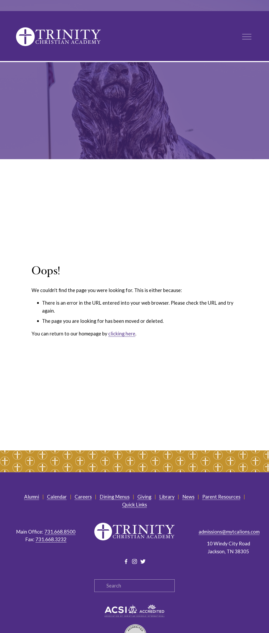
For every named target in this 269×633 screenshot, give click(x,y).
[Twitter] (143, 561)
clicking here (121, 333)
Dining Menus (115, 497)
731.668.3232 (50, 539)
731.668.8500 (59, 532)
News (188, 497)
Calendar (57, 497)
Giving (144, 497)
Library (166, 497)
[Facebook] (126, 561)
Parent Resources (221, 497)
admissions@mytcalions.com (229, 532)
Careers (83, 497)
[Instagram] (134, 561)
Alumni (31, 497)
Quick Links (134, 505)
